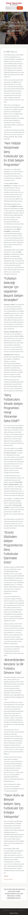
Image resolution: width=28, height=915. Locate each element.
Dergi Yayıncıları (14, 3)
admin (8, 51)
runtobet (6, 876)
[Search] (20, 8)
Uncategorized (8, 879)
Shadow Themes (14, 913)
